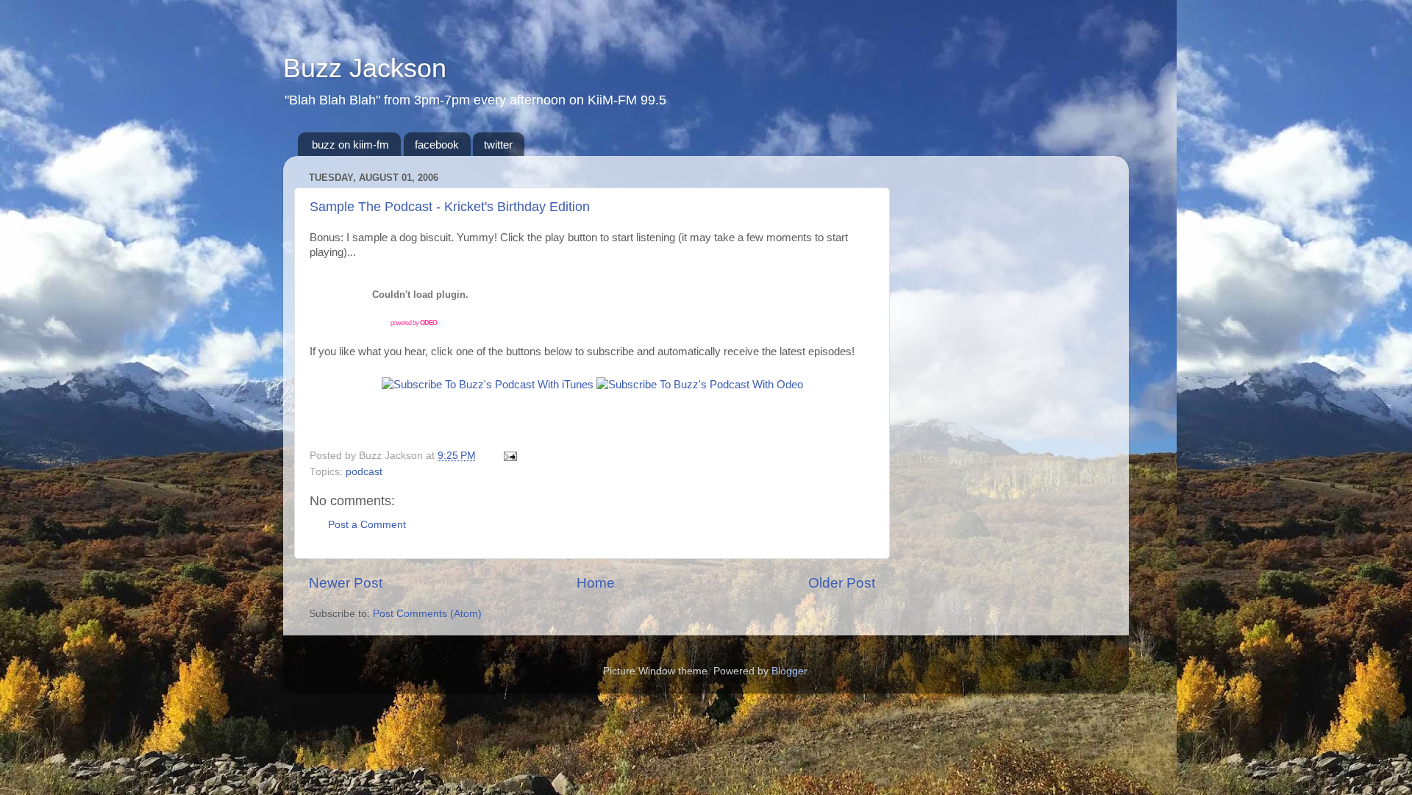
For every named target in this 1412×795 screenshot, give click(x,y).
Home (596, 583)
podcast (364, 471)
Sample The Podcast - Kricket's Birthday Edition (450, 206)
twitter (498, 144)
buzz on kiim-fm (350, 144)
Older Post (841, 583)
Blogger (789, 671)
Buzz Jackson (364, 68)
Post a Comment (367, 524)
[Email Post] (508, 455)
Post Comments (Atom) (427, 613)
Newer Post (345, 583)
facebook (437, 144)
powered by (414, 323)
